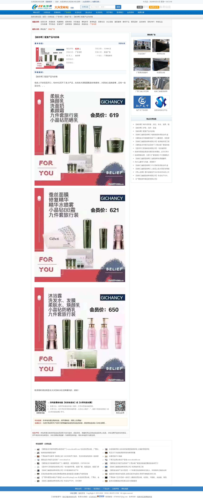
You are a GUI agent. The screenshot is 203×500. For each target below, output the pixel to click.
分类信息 (47, 12)
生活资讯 (99, 12)
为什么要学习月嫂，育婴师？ (145, 162)
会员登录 (86, 2)
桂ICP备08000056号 (69, 497)
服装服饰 (118, 22)
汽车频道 (76, 22)
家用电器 (93, 22)
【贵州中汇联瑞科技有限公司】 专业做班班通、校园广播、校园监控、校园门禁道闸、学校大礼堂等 (151, 148)
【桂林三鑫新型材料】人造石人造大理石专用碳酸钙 (151, 169)
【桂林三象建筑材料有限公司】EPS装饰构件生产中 (59, 470)
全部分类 (44, 22)
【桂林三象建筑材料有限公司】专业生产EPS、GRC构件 (151, 176)
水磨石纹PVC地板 (115, 456)
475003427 (93, 497)
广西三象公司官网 (142, 91)
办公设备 (109, 22)
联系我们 (120, 12)
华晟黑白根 (161, 72)
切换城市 (49, 2)
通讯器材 (134, 22)
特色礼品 (159, 22)
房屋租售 (57, 12)
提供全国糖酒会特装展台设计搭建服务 (123, 481)
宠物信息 (76, 24)
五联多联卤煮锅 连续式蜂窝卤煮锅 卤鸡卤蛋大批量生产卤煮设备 (64, 474)
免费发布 (154, 7)
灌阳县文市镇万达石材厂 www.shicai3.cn (55, 460)
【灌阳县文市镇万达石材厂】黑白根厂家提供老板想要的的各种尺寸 (151, 145)
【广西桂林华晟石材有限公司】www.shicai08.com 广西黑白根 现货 (145, 179)
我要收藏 (122, 43)
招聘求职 (68, 22)
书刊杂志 (52, 24)
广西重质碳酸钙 (142, 72)
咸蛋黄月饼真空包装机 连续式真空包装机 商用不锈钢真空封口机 (132, 474)
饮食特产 (60, 24)
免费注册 (95, 2)
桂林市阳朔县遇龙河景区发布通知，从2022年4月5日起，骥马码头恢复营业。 (151, 152)
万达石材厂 (142, 54)
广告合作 (106, 489)
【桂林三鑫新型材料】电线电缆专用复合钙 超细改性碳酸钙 (150, 135)
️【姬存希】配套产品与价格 (145, 131)
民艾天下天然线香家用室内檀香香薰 (122, 453)
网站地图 (124, 489)
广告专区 (67, 12)
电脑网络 (60, 22)
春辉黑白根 (161, 54)
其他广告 (68, 17)
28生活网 (73, 493)
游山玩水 (88, 12)
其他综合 (85, 24)
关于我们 (109, 12)
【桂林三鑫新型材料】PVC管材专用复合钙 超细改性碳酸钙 (150, 165)
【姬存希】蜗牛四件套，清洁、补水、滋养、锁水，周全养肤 (151, 125)
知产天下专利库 (142, 110)
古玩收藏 (44, 24)
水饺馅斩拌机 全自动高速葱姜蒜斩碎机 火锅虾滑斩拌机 (129, 449)
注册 (140, 7)
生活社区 (78, 12)
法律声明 (115, 489)
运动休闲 (142, 22)
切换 (72, 8)
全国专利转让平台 (160, 110)
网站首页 (36, 12)
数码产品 (126, 22)
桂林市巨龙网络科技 (144, 497)
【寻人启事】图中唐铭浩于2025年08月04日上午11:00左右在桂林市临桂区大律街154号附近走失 (151, 172)
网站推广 (44, 29)
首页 (44, 17)
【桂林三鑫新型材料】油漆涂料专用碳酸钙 (150, 158)
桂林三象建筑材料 (160, 91)
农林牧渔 (68, 24)
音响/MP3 (150, 22)
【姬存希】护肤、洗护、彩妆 (145, 128)
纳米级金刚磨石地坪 (48, 453)
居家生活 (101, 22)
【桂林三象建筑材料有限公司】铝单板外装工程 (152, 141)
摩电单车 (85, 22)
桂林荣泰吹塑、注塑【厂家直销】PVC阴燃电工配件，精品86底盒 (151, 155)
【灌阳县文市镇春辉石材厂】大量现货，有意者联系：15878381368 (151, 138)
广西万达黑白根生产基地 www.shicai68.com (124, 460)
